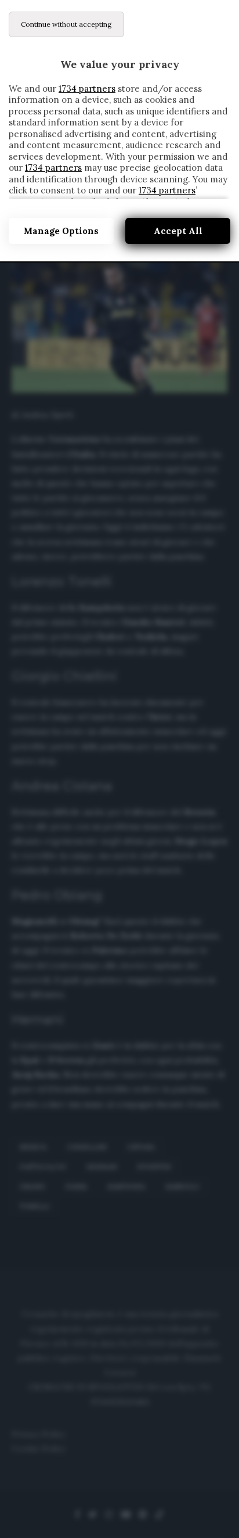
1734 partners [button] (87, 88)
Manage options (61, 230)
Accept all (178, 230)
